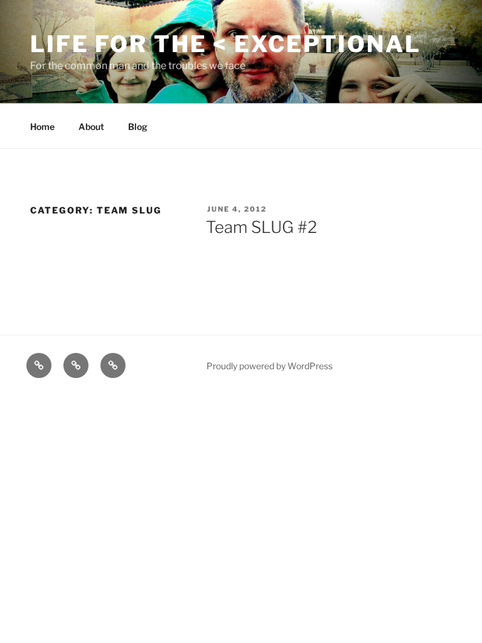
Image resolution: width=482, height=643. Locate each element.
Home (42, 126)
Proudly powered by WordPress (269, 365)
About (91, 126)
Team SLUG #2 (261, 227)
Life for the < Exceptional (225, 44)
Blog (137, 126)
